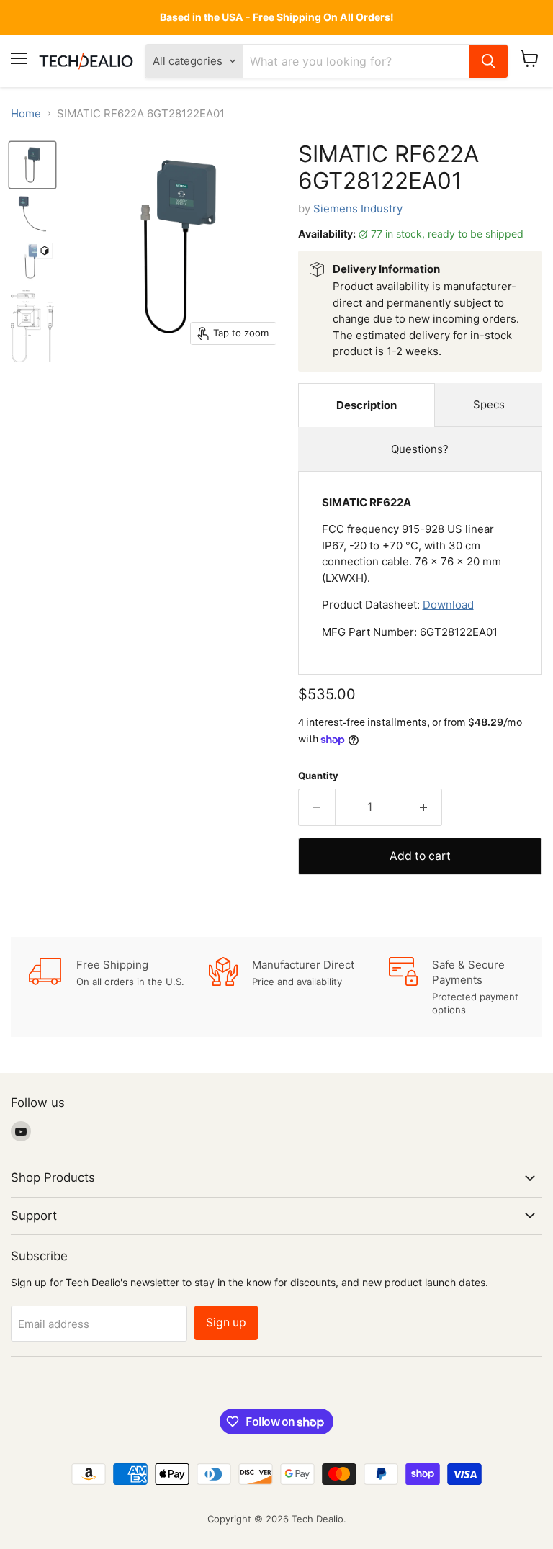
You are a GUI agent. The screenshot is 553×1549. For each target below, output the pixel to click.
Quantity (318, 776)
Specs (489, 404)
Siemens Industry (358, 208)
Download (448, 604)
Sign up (226, 1322)
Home (26, 113)
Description (366, 405)
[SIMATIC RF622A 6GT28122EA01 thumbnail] (32, 165)
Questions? (420, 449)
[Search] (488, 61)
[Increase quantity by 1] (423, 807)
